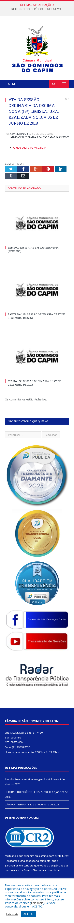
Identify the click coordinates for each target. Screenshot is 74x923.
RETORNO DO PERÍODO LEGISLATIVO (36, 9)
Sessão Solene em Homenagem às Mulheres (32, 779)
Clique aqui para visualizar (29, 147)
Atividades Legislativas (24, 137)
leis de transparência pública (22, 870)
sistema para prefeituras (53, 856)
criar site (29, 856)
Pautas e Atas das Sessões (54, 137)
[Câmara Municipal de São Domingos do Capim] (37, 48)
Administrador (19, 133)
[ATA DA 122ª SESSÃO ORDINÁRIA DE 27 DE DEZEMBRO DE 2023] (37, 357)
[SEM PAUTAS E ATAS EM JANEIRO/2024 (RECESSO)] (37, 223)
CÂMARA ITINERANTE (17, 804)
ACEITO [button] (28, 914)
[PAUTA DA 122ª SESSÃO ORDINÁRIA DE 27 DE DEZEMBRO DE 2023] (37, 290)
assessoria (32, 861)
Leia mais (37, 903)
